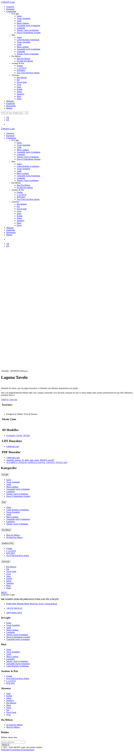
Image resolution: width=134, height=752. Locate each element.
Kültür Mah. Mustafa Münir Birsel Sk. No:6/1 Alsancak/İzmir (31, 604)
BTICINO (21, 70)
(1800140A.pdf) (13, 458)
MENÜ (4, 592)
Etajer (19, 99)
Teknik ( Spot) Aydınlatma (28, 30)
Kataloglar (10, 103)
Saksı (19, 87)
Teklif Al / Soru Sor (9, 399)
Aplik (19, 21)
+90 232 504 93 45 (14, 608)
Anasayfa (10, 7)
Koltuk (20, 89)
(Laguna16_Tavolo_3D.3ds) (18, 435)
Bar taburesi (22, 77)
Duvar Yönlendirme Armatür (29, 32)
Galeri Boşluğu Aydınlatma (28, 40)
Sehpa (19, 92)
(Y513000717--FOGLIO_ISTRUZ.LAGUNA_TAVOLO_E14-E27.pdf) (36, 462)
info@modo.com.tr (14, 612)
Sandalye (20, 94)
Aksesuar (5, 562)
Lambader (21, 28)
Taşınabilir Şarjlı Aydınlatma (28, 25)
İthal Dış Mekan (23, 58)
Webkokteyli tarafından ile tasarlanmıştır (17, 750)
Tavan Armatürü (23, 18)
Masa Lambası (23, 23)
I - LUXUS (21, 68)
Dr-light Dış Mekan (25, 61)
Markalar (10, 101)
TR (7, 117)
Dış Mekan (6, 530)
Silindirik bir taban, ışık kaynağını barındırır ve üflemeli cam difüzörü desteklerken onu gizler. (40, 388)
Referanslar (11, 106)
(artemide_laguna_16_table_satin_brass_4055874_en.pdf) (30, 460)
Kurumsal (10, 9)
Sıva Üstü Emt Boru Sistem (28, 73)
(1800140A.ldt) (12, 446)
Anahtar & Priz (7, 543)
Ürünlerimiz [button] (11, 11)
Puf (18, 80)
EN (7, 120)
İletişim (9, 108)
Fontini (20, 66)
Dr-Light (5, 475)
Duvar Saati (22, 82)
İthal (3, 502)
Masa (19, 96)
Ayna (19, 84)
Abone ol (5, 745)
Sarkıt (19, 16)
